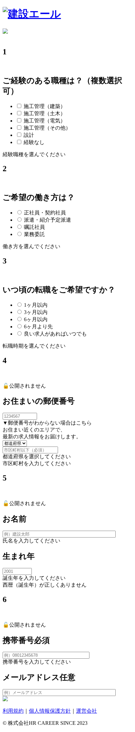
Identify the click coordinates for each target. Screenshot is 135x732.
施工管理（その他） (47, 128)
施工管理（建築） (45, 106)
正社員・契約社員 (45, 212)
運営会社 (86, 711)
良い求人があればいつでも (55, 334)
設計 (29, 135)
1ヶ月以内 (36, 305)
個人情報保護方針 (50, 711)
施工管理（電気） (45, 120)
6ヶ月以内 (36, 319)
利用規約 (13, 711)
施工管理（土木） (45, 113)
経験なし (34, 142)
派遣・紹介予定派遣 (47, 220)
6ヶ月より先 (38, 326)
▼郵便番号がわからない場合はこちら (47, 423)
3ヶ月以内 (36, 312)
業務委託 (34, 234)
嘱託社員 (34, 227)
